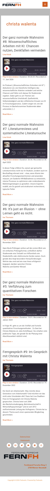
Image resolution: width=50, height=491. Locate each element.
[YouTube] (28, 445)
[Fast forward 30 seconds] (28, 70)
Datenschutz (25, 437)
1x (20, 70)
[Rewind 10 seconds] (14, 70)
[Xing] (41, 445)
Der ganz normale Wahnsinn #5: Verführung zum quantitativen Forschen (23, 286)
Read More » (8, 114)
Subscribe (32, 74)
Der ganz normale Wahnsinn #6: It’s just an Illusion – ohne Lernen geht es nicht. (24, 209)
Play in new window (10, 77)
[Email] (15, 445)
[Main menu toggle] (45, 4)
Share (43, 74)
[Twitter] (22, 445)
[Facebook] (9, 445)
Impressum (25, 440)
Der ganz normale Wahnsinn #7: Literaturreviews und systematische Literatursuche (24, 129)
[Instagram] (34, 445)
